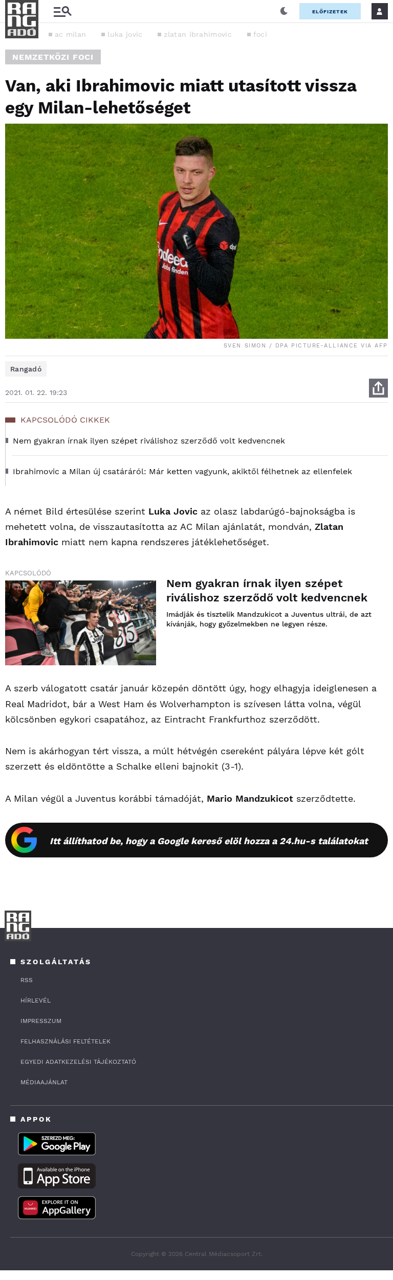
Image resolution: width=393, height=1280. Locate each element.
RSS (26, 980)
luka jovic (124, 34)
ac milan (70, 34)
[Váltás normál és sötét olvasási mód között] (284, 11)
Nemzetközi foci (53, 57)
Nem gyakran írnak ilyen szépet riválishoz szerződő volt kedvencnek (266, 590)
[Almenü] (62, 11)
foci (260, 34)
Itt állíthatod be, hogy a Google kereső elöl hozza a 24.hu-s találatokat (209, 840)
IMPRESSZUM (40, 1021)
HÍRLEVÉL (35, 1000)
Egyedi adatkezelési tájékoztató (78, 1061)
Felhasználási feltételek (65, 1041)
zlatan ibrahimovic (197, 34)
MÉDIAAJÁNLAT (44, 1082)
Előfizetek (330, 11)
